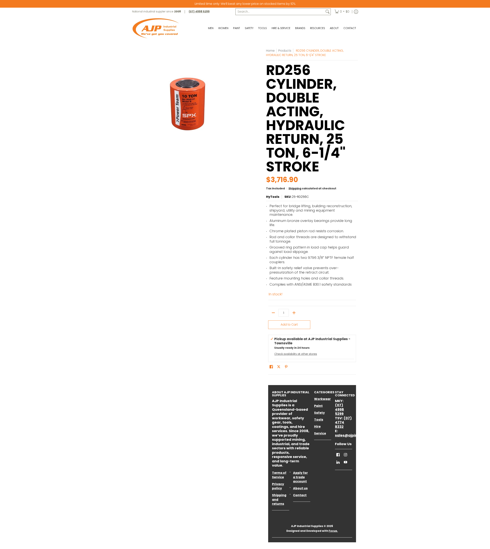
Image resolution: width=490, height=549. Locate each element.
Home (270, 50)
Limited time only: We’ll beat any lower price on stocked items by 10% (245, 4)
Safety (319, 413)
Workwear (322, 399)
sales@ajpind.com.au (355, 435)
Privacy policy (278, 486)
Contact (300, 495)
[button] (271, 367)
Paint (318, 406)
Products (284, 50)
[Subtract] (273, 312)
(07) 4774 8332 (343, 422)
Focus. (333, 531)
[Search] (327, 12)
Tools (318, 419)
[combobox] (280, 12)
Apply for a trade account (300, 477)
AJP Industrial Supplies (307, 526)
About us (300, 488)
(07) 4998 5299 (339, 409)
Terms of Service (279, 475)
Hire (317, 426)
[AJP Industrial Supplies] (156, 28)
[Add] (294, 312)
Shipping (294, 188)
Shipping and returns (279, 499)
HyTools (272, 197)
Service (320, 433)
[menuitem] (342, 12)
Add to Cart (289, 324)
